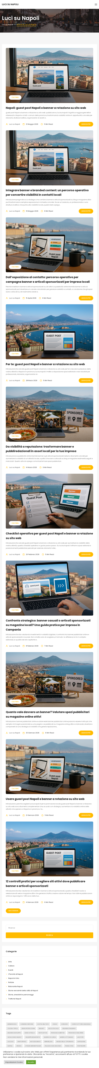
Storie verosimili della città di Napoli (23, 990)
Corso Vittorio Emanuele (81, 1024)
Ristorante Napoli (15, 986)
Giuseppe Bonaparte (33, 1037)
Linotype (80, 1037)
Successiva (13, 911)
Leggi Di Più (85, 124)
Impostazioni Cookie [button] (14, 1062)
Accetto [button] (31, 1062)
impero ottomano (66, 1037)
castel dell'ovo (43, 1024)
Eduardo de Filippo (14, 1033)
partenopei (81, 1046)
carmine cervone (26, 1024)
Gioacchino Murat (15, 1037)
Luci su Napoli (14, 124)
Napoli (10, 1046)
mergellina (48, 1041)
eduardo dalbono (69, 1028)
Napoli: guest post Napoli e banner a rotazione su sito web (46, 108)
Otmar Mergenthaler (33, 1046)
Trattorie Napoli (14, 999)
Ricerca (49, 935)
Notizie (11, 982)
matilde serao (35, 1041)
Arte (10, 961)
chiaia (55, 1024)
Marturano (22, 1041)
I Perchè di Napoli (15, 974)
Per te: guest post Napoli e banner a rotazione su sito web (45, 364)
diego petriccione (28, 1028)
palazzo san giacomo (53, 1046)
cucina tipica (13, 1028)
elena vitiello (30, 1033)
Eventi (10, 970)
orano (18, 1046)
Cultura (15, 97)
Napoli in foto (13, 978)
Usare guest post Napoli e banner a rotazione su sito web (45, 799)
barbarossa (12, 1024)
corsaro (64, 1024)
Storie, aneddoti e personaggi (21, 994)
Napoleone (81, 1041)
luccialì (11, 1041)
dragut (41, 1028)
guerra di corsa (50, 1037)
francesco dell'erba (75, 1033)
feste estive (43, 1033)
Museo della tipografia (64, 1041)
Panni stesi (69, 1046)
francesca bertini (57, 1033)
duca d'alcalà (53, 1028)
